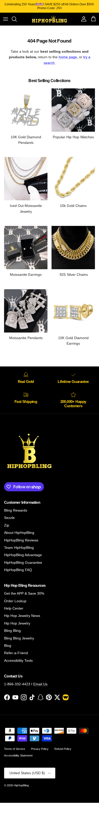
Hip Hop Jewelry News (22, 616)
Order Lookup (15, 601)
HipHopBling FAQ (18, 570)
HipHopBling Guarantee (23, 562)
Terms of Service (14, 748)
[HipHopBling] (49, 19)
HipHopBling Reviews (21, 540)
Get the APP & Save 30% (24, 593)
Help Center (13, 608)
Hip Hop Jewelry (17, 623)
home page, (68, 57)
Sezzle (9, 518)
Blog (7, 646)
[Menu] (5, 19)
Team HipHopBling (19, 548)
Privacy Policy (39, 748)
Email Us (40, 684)
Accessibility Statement (18, 755)
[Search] (16, 19)
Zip (6, 525)
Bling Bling (12, 631)
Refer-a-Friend (16, 653)
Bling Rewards (15, 510)
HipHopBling (21, 785)
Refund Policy (62, 748)
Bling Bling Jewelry (19, 638)
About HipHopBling (19, 533)
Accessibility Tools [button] (18, 660)
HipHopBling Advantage (23, 555)
